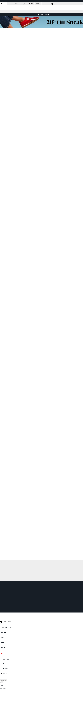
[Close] (2, 682)
